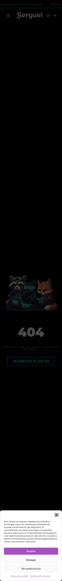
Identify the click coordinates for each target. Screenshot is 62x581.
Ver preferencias (31, 568)
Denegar (31, 559)
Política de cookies (19, 576)
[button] (56, 515)
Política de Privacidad (40, 576)
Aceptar (31, 551)
